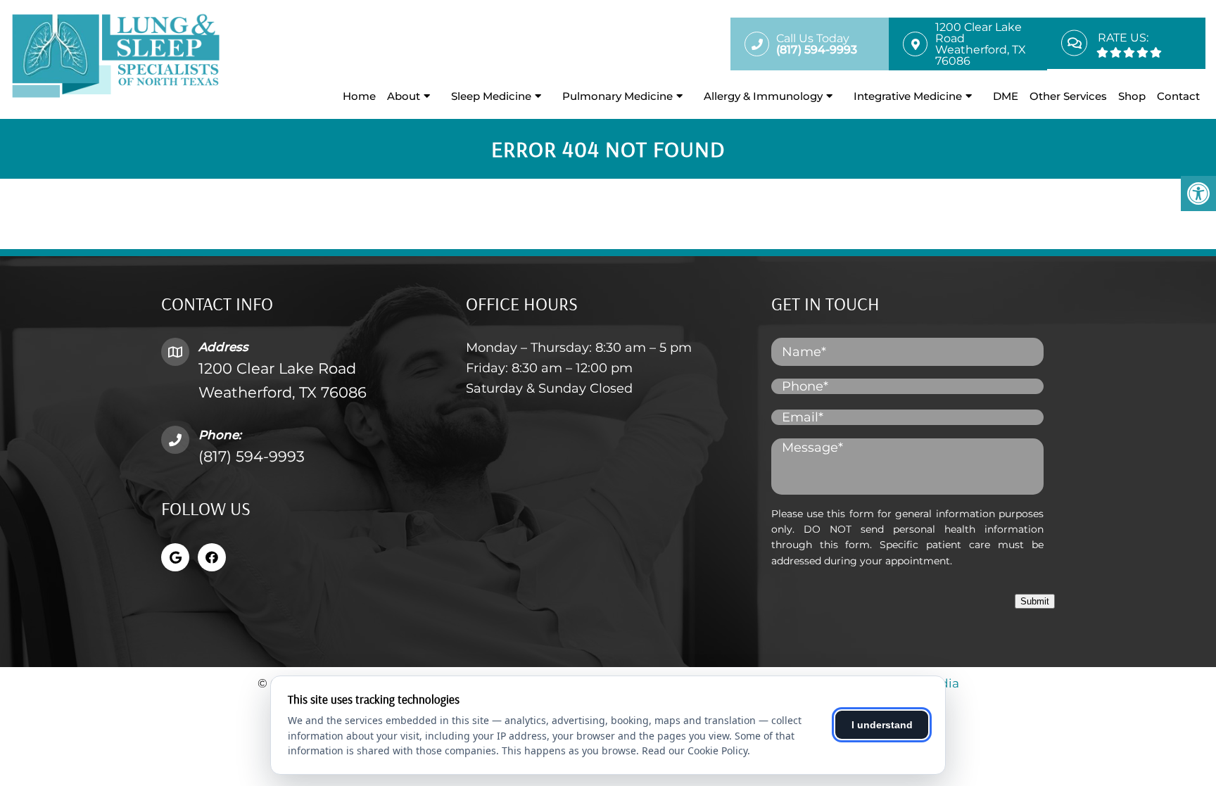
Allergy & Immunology (763, 96)
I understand (882, 724)
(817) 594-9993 (251, 456)
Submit (1034, 601)
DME (1005, 96)
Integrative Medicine (908, 96)
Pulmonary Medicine (617, 96)
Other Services (1068, 96)
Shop (1132, 96)
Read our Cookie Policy (694, 750)
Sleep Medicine (491, 96)
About (403, 96)
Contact (1178, 96)
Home (359, 96)
